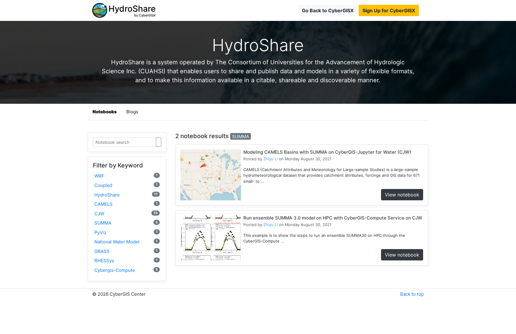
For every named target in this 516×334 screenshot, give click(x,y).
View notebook (402, 195)
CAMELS (126, 204)
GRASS (126, 251)
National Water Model (126, 242)
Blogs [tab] (132, 112)
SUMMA (126, 223)
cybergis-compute (126, 270)
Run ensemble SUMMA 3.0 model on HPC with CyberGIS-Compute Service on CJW (332, 218)
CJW (126, 213)
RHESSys (126, 260)
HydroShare (126, 195)
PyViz (126, 232)
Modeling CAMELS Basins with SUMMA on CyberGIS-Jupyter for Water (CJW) (327, 152)
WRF (126, 176)
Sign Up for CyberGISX (389, 10)
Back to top (412, 294)
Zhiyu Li (270, 158)
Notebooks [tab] (105, 112)
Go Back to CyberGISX (328, 10)
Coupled (126, 185)
